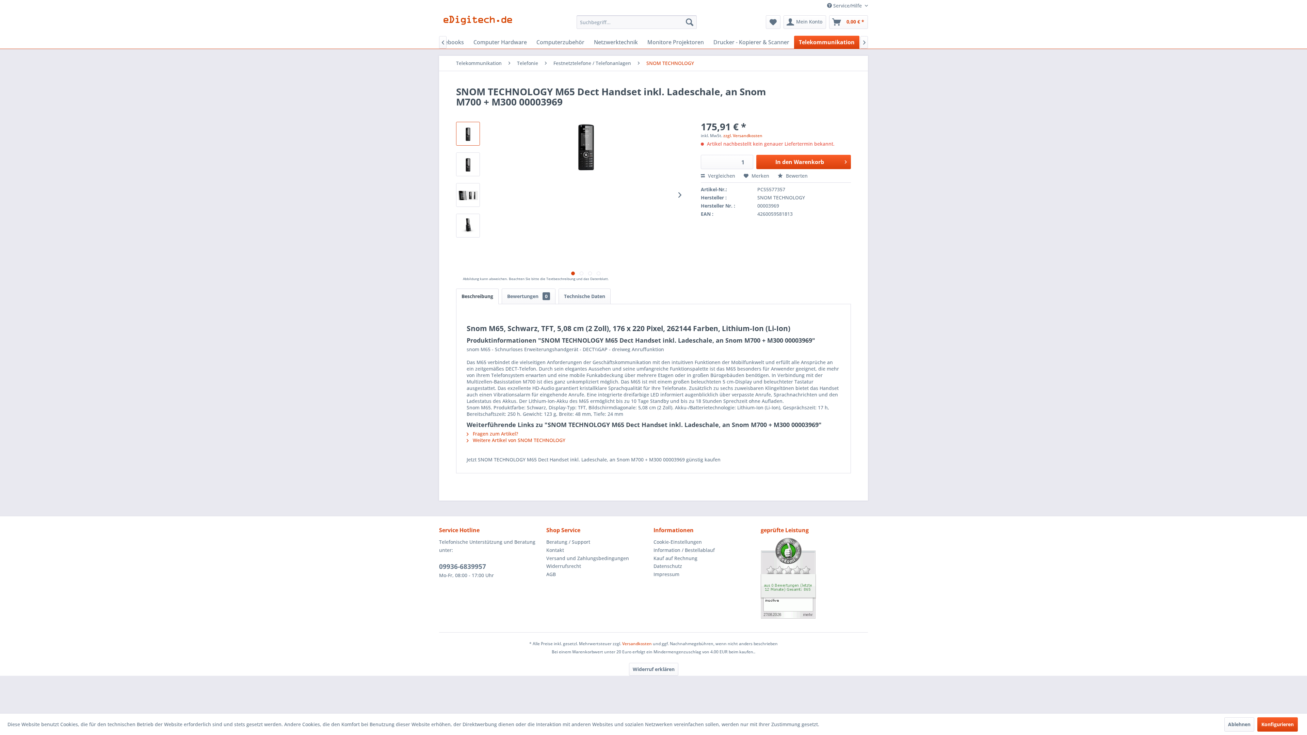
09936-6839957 (462, 566)
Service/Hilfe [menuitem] (847, 5)
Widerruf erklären (654, 669)
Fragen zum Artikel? (494, 433)
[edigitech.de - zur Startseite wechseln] (480, 23)
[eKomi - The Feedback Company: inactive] (814, 578)
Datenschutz (668, 566)
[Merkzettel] (773, 22)
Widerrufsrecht (563, 566)
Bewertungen (527, 296)
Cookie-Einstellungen (678, 542)
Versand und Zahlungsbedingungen (587, 558)
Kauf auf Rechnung (675, 558)
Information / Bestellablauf (684, 550)
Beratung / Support (568, 542)
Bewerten (796, 176)
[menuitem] (637, 22)
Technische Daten (584, 296)
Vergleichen (721, 176)
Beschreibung (477, 296)
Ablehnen (1239, 724)
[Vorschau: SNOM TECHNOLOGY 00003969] (468, 195)
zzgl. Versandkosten (742, 135)
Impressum (666, 574)
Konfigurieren (1277, 724)
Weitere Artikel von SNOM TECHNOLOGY (518, 440)
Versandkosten (637, 644)
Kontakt (555, 550)
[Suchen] (689, 22)
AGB (551, 574)
